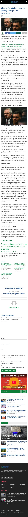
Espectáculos (18, 510)
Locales (2, 487)
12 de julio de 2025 (18, 16)
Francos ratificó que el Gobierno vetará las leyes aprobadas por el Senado (14, 246)
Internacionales (4, 485)
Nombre (3, 338)
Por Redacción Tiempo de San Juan (9, 251)
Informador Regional (7, 512)
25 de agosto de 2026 (6, 438)
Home (2, 5)
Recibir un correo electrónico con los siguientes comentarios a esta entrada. (11, 362)
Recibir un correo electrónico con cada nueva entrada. (12, 367)
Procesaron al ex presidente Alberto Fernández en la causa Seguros (6, 274)
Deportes (3, 484)
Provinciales (22, 484)
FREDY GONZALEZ (9, 16)
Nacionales (6, 5)
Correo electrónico (5, 344)
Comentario (4, 322)
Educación (3, 510)
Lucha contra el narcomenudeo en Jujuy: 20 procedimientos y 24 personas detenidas (12, 436)
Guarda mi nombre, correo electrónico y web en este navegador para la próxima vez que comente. (13, 356)
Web (2, 349)
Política (11, 487)
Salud (8, 510)
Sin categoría (22, 485)
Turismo (12, 510)
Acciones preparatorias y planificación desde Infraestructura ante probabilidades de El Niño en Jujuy (17, 443)
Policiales (12, 485)
